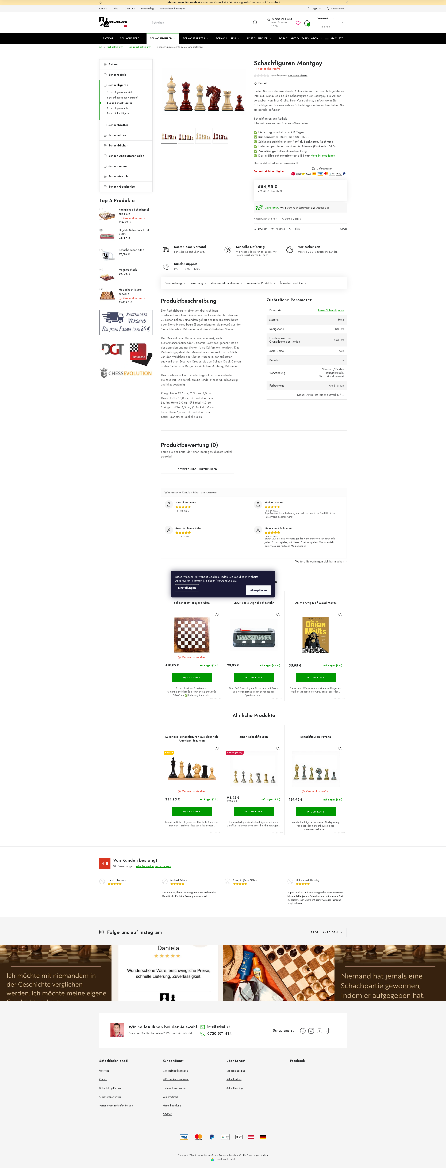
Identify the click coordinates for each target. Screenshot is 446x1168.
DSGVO (167, 1114)
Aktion (113, 64)
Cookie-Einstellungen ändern (253, 1155)
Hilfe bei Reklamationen (176, 1079)
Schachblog (147, 8)
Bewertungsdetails (297, 75)
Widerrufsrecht (171, 1097)
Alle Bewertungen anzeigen (153, 866)
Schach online (118, 166)
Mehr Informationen (323, 156)
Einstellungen (187, 588)
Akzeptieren (258, 590)
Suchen (255, 22)
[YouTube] (319, 1031)
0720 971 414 (281, 19)
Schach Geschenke (122, 187)
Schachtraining (234, 1088)
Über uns (129, 8)
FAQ (116, 8)
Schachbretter (118, 125)
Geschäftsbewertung (110, 1097)
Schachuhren (117, 135)
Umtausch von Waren (174, 1088)
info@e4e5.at (218, 1026)
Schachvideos (233, 1079)
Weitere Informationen (225, 283)
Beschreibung (173, 283)
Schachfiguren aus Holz (120, 92)
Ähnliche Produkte (291, 283)
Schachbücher (118, 145)
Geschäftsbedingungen (172, 8)
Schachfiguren (118, 85)
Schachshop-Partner (110, 1088)
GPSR (343, 228)
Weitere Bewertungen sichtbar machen (319, 562)
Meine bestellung (172, 1105)
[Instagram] (311, 1031)
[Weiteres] (334, 38)
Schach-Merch (118, 176)
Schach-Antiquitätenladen (126, 156)
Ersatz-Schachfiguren (118, 113)
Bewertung (196, 283)
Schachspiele (117, 75)
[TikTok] (328, 1031)
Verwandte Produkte (259, 283)
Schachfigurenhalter (118, 108)
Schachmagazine (235, 1070)
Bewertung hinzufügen (197, 469)
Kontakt (103, 8)
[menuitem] (107, 38)
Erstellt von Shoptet (225, 1159)
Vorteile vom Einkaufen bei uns (116, 1105)
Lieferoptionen (324, 169)
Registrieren (337, 8)
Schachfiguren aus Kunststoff (122, 97)
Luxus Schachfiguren (120, 103)
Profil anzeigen (324, 932)
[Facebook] (303, 1031)
